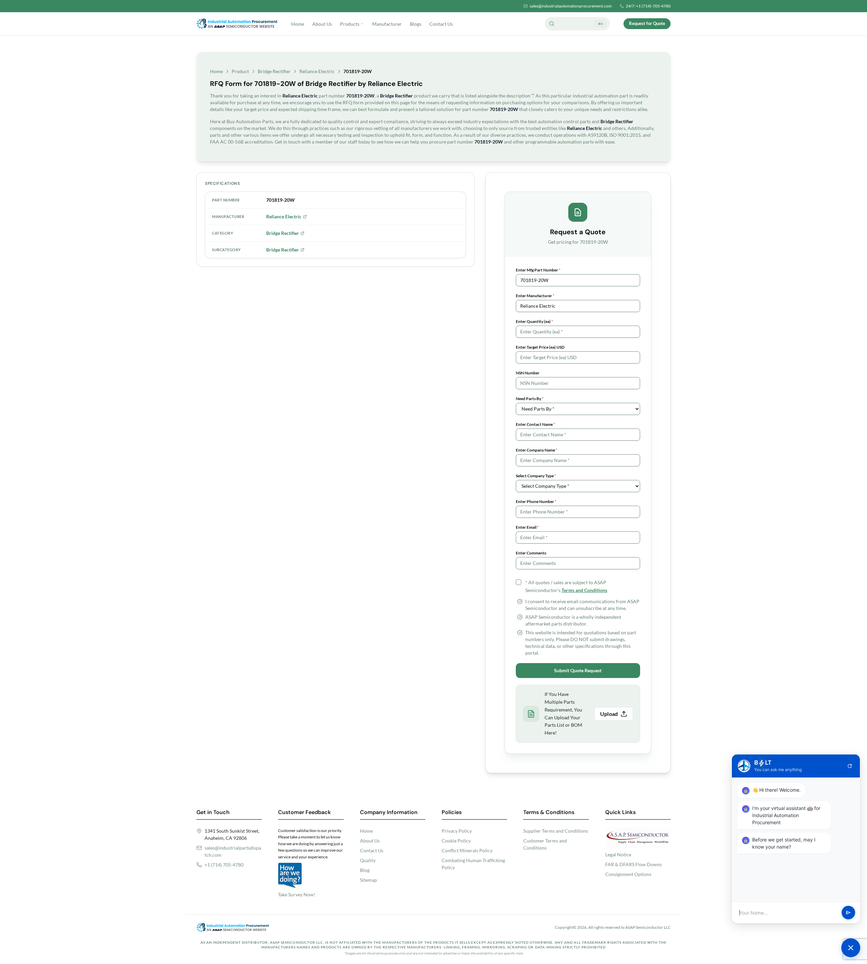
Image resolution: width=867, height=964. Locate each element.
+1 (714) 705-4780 (224, 865)
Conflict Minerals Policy (467, 850)
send (848, 913)
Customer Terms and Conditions (545, 844)
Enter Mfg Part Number (538, 269)
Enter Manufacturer (535, 295)
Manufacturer (387, 24)
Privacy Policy (457, 831)
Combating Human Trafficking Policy (473, 863)
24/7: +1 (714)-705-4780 (648, 5)
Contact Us (441, 24)
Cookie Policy (456, 841)
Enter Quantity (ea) (534, 321)
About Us (322, 24)
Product (240, 71)
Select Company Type (536, 475)
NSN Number (528, 372)
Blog (364, 870)
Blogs (415, 24)
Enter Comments (531, 552)
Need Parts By (530, 398)
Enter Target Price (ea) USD (540, 347)
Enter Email (527, 527)
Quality (368, 860)
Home (297, 24)
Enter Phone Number (536, 501)
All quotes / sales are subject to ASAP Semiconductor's (566, 586)
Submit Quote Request (577, 670)
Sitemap (368, 880)
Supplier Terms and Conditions (555, 831)
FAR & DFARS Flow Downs (633, 864)
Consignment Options (628, 874)
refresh (849, 766)
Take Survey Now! (296, 894)
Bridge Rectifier (274, 71)
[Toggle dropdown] (362, 24)
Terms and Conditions (584, 590)
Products (349, 24)
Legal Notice (618, 854)
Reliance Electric (317, 71)
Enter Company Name (536, 450)
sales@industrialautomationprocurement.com (571, 5)
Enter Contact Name (535, 424)
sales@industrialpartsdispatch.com (233, 851)
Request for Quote (647, 23)
